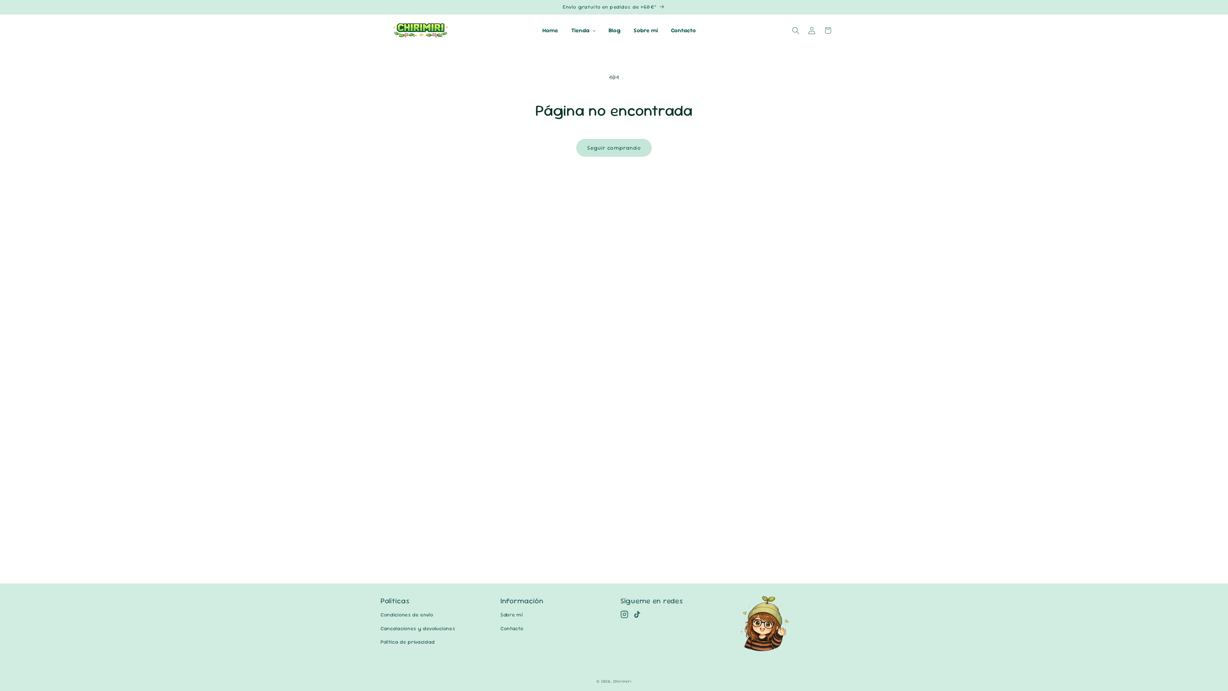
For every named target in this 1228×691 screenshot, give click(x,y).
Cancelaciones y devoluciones (418, 628)
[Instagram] (624, 614)
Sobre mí (511, 614)
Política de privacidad (408, 642)
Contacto (511, 628)
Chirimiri (622, 681)
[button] (796, 30)
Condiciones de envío (407, 614)
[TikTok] (637, 614)
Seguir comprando (614, 147)
